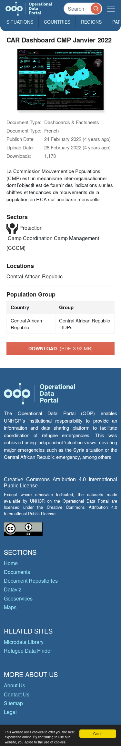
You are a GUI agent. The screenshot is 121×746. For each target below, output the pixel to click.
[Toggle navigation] (111, 8)
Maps (10, 607)
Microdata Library (24, 642)
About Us (14, 685)
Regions (91, 21)
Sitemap (13, 703)
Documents (17, 572)
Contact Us (16, 694)
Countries (57, 21)
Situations (19, 21)
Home (11, 563)
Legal (10, 712)
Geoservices (18, 598)
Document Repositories (31, 580)
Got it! (97, 733)
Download (60, 348)
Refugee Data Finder (28, 650)
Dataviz (12, 589)
